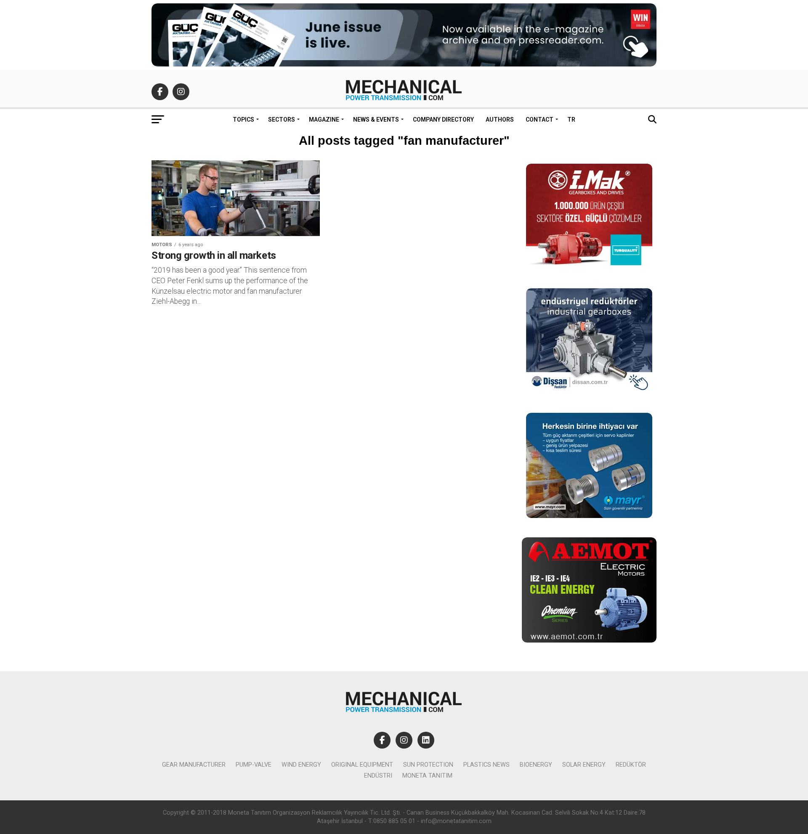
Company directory (443, 119)
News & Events (376, 119)
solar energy (584, 764)
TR (571, 119)
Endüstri (378, 775)
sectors (281, 119)
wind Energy (301, 764)
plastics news (486, 764)
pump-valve (253, 764)
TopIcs (243, 119)
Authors (500, 119)
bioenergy (536, 764)
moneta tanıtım (427, 775)
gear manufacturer (194, 764)
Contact (539, 119)
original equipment (362, 764)
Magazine (324, 119)
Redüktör (631, 764)
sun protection (428, 764)
